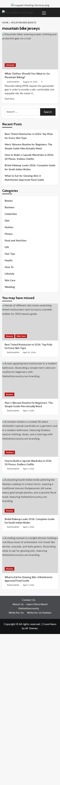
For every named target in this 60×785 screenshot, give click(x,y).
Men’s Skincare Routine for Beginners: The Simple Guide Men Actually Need (28, 146)
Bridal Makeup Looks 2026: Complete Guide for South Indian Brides (30, 167)
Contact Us (28, 600)
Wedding (10, 287)
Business (9, 207)
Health (8, 260)
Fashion (9, 227)
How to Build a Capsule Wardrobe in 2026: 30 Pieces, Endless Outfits (29, 157)
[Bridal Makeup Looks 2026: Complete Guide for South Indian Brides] (30, 496)
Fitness (9, 234)
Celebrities (11, 214)
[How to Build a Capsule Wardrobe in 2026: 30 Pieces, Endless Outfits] (30, 438)
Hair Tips (10, 254)
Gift (7, 247)
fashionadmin (13, 82)
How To (9, 267)
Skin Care (10, 280)
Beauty (9, 201)
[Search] (56, 12)
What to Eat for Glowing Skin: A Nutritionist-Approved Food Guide (24, 178)
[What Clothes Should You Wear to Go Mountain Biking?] (30, 50)
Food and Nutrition (15, 240)
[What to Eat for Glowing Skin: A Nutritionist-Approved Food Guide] (30, 554)
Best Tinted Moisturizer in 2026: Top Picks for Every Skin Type (29, 136)
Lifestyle (10, 65)
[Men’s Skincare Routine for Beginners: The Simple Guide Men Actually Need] (30, 380)
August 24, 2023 (30, 81)
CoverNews (49, 624)
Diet (7, 221)
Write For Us (16, 612)
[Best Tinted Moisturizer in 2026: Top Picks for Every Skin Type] (30, 321)
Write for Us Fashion (39, 612)
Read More (9, 99)
